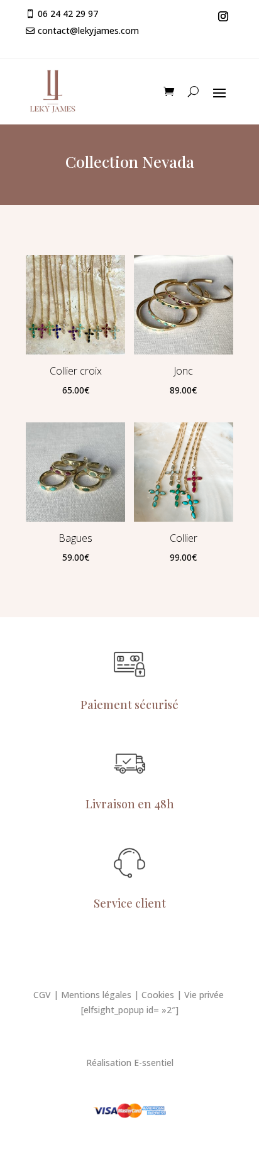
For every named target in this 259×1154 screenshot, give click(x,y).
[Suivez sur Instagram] (223, 16)
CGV (42, 995)
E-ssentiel (154, 1063)
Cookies (157, 995)
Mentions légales (96, 995)
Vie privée (205, 995)
